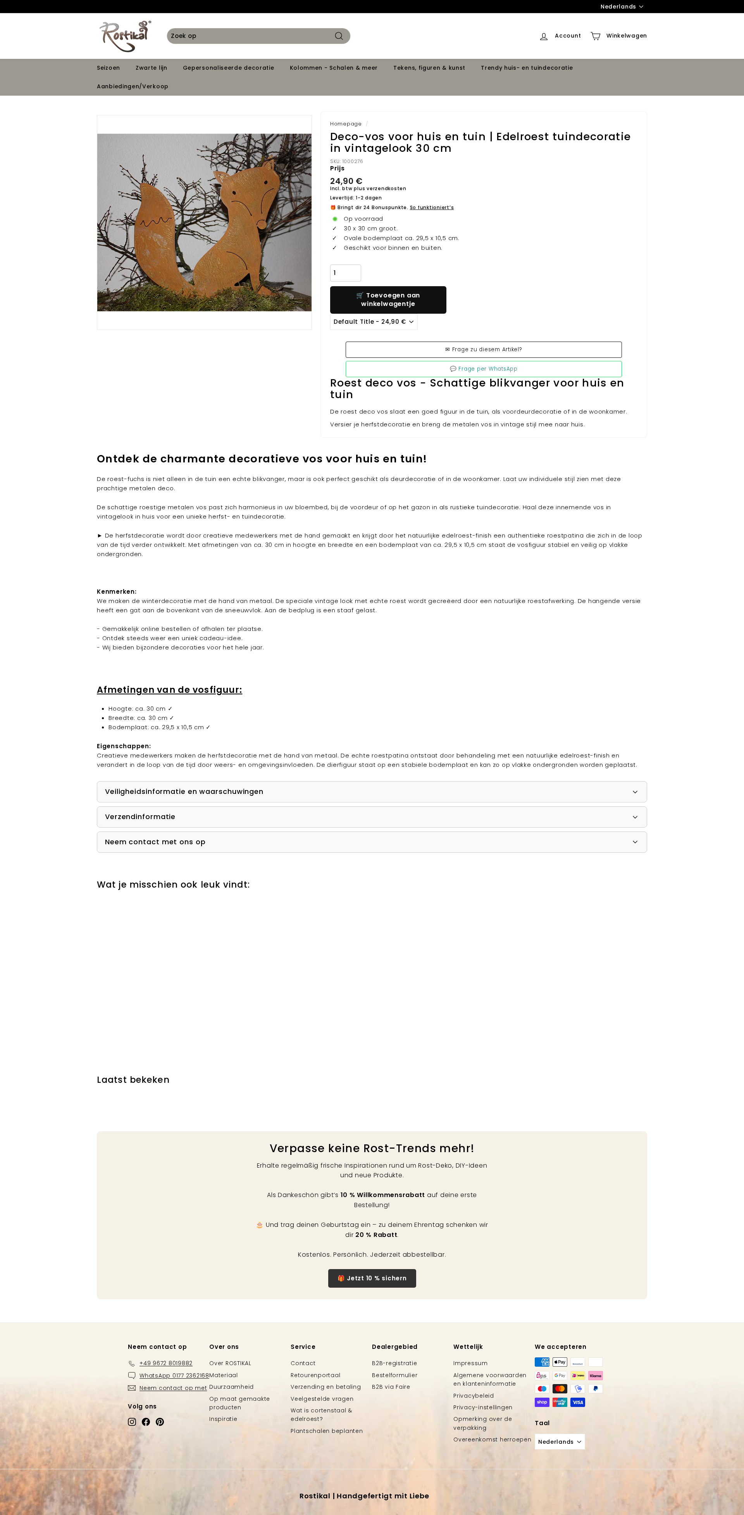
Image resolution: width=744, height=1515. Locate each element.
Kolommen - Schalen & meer (334, 68)
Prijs (337, 168)
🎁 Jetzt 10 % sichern (372, 1278)
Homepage (346, 123)
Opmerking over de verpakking (482, 1423)
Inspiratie (223, 1419)
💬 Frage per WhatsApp (484, 369)
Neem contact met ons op (155, 842)
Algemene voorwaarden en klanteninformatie (490, 1379)
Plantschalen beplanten (327, 1431)
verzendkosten (386, 188)
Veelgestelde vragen (322, 1399)
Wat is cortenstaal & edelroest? (321, 1415)
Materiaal (223, 1375)
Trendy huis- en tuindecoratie (527, 68)
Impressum (470, 1363)
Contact (303, 1363)
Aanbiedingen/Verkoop (133, 86)
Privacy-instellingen (483, 1407)
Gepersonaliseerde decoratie (228, 68)
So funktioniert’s (432, 207)
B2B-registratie (394, 1363)
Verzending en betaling (326, 1387)
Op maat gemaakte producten (239, 1403)
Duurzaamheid (231, 1387)
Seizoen (108, 68)
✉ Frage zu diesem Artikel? (483, 349)
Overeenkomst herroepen (492, 1439)
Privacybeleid (473, 1396)
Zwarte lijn (151, 68)
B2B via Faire (391, 1387)
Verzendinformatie (140, 816)
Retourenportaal (315, 1375)
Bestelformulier (394, 1375)
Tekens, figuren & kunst (429, 68)
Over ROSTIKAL (230, 1363)
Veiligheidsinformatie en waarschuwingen (184, 791)
